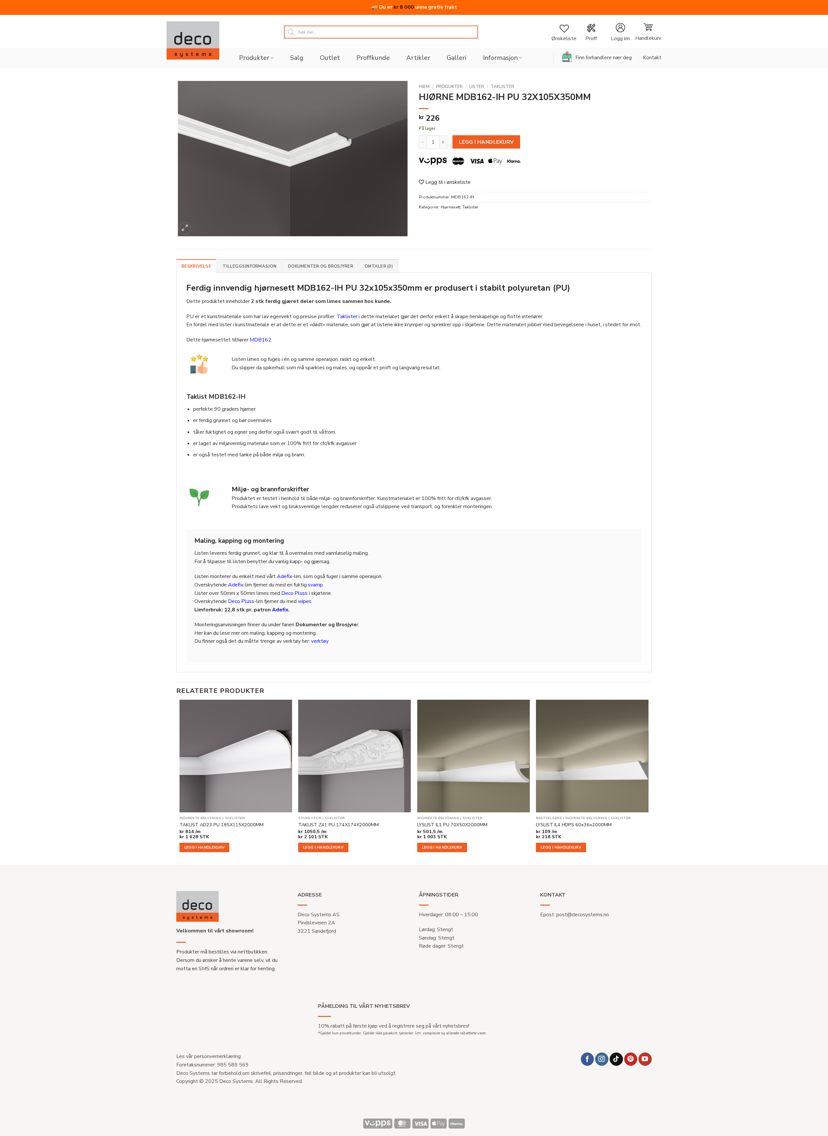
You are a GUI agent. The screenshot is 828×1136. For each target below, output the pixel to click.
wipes (304, 601)
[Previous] (180, 781)
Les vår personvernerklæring (208, 1056)
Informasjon (500, 57)
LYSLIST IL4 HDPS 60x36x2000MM (574, 825)
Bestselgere (549, 818)
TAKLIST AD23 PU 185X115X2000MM (222, 825)
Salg (296, 57)
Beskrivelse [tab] (196, 266)
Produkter (254, 57)
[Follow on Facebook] (587, 1059)
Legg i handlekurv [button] (204, 847)
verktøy (320, 641)
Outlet (330, 57)
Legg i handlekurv (486, 142)
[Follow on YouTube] (645, 1059)
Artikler (418, 57)
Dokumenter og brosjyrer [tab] (320, 266)
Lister (476, 87)
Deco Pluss (294, 593)
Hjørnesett (451, 207)
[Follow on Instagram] (601, 1059)
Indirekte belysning (200, 818)
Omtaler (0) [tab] (379, 266)
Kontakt (652, 57)
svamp (315, 584)
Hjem (424, 87)
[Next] (648, 781)
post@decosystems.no (582, 914)
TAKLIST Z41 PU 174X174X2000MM (338, 825)
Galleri (456, 57)
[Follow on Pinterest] (630, 1059)
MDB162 (260, 339)
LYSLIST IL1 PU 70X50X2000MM (452, 825)
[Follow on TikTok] (616, 1059)
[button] (620, 32)
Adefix (284, 576)
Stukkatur (309, 818)
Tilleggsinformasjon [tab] (250, 266)
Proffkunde (373, 57)
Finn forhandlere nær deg (603, 57)
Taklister (502, 87)
